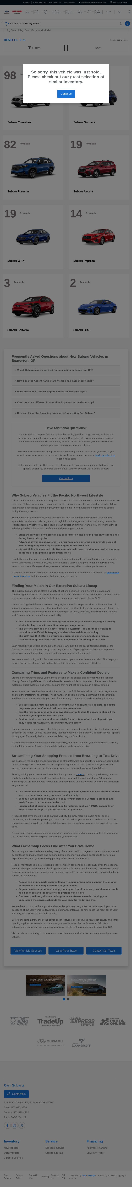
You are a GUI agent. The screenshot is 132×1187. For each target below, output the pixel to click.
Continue (66, 93)
